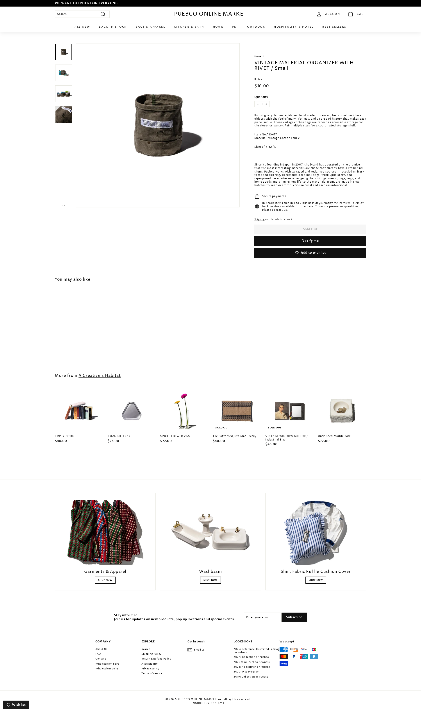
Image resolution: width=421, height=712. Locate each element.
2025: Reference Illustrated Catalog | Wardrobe (257, 650)
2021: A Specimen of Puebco (252, 667)
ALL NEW (82, 27)
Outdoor (256, 27)
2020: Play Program (246, 671)
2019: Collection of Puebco (251, 676)
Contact (100, 658)
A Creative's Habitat (99, 375)
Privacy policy (150, 668)
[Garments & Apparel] (105, 532)
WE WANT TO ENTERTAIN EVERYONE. (87, 3)
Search (145, 649)
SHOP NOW (105, 580)
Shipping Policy (151, 654)
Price (258, 79)
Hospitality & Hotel (294, 27)
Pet (235, 27)
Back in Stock (113, 27)
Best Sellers (334, 27)
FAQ (98, 654)
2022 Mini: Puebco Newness (252, 662)
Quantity (261, 97)
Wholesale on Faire (107, 663)
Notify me (310, 241)
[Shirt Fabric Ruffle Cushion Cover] (315, 532)
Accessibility (149, 663)
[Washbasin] (210, 532)
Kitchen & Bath (189, 27)
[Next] (63, 205)
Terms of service (151, 673)
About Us (101, 649)
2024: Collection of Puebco (251, 657)
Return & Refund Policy (156, 658)
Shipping (259, 219)
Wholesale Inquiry (106, 668)
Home (218, 27)
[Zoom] (157, 125)
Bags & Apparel (150, 27)
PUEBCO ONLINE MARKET (210, 14)
